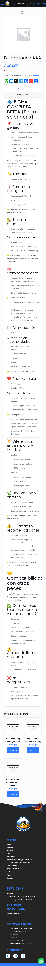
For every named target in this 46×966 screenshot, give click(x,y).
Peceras (10, 848)
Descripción (23, 89)
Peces (9, 845)
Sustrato (10, 878)
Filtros (9, 854)
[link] (7, 3)
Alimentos (11, 857)
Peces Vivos (36, 76)
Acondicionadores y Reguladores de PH (22, 860)
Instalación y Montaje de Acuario (19, 900)
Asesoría (10, 893)
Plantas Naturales (13, 914)
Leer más (13, 750)
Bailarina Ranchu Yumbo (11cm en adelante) (13, 782)
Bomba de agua (13, 869)
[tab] (23, 89)
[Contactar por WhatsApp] (41, 961)
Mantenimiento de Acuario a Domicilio (21, 896)
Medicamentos (12, 866)
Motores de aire (13, 872)
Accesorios (11, 875)
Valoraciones (23, 94)
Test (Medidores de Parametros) (19, 863)
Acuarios (10, 851)
